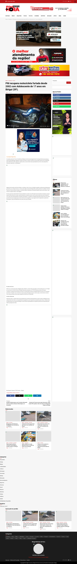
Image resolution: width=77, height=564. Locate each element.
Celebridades (3, 466)
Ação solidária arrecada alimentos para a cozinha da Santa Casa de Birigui (28, 436)
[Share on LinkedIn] (37, 396)
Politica (30, 15)
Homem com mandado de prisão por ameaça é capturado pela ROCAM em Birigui (44, 436)
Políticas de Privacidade (14, 560)
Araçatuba (19, 15)
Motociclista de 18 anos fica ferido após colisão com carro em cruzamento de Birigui (44, 416)
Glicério (1, 489)
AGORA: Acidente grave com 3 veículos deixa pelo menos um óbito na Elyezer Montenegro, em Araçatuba (16, 403)
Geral (60, 15)
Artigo (55, 15)
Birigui (13, 15)
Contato (28, 560)
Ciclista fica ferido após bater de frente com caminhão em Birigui (28, 416)
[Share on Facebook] (10, 396)
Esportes (43, 15)
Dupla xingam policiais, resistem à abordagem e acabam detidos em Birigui (13, 436)
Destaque (8, 15)
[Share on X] (19, 396)
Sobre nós (7, 560)
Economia (37, 15)
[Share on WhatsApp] (28, 396)
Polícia (25, 15)
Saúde (64, 15)
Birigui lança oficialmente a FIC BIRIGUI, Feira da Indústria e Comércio (13, 416)
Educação (49, 15)
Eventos (2, 484)
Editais (1, 475)
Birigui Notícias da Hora (38, 562)
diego (7, 92)
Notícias (10, 422)
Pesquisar (55, 80)
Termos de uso (23, 560)
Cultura (1, 468)
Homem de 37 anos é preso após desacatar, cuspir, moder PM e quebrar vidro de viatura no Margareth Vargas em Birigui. (39, 403)
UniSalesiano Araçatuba (5, 501)
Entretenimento (3, 480)
